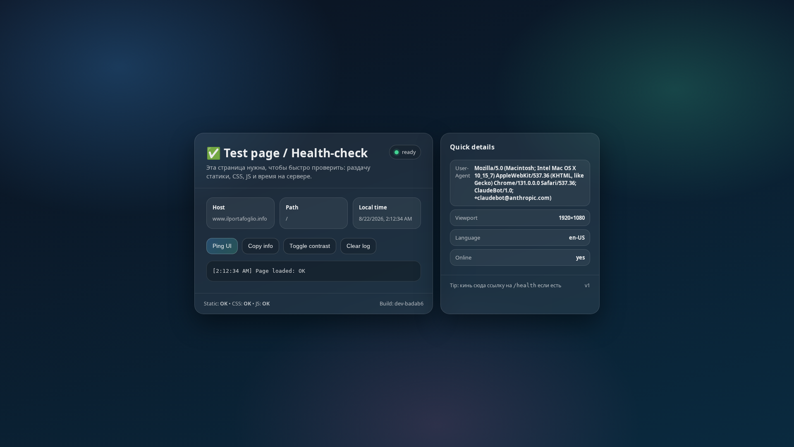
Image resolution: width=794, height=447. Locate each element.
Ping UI (222, 246)
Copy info (260, 246)
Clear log (358, 246)
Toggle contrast (309, 246)
